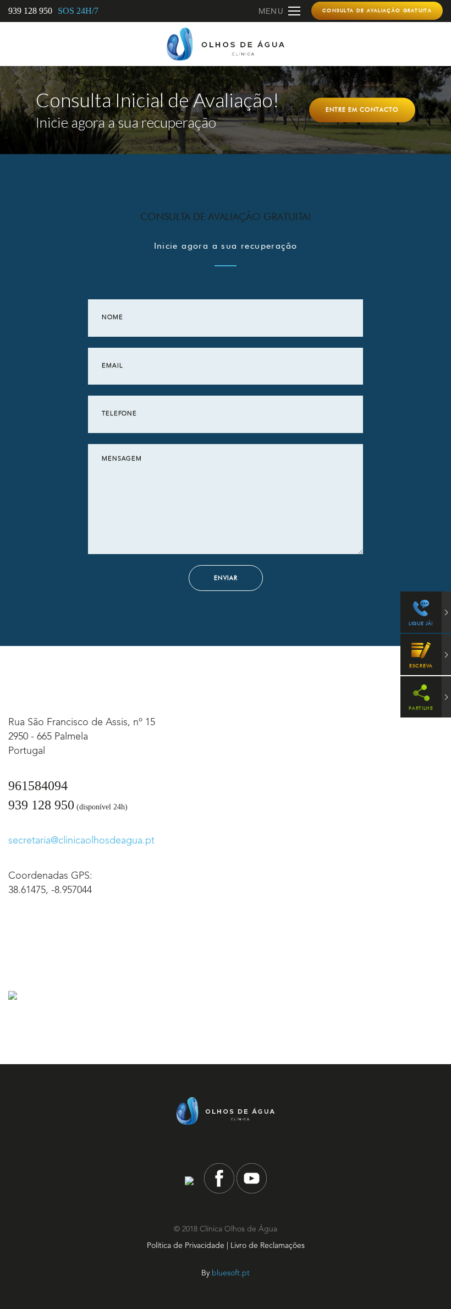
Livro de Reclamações (267, 1246)
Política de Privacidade (185, 1246)
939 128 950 (30, 10)
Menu (271, 11)
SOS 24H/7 (78, 10)
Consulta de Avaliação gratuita (377, 10)
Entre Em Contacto (362, 109)
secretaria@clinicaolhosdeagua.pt (81, 841)
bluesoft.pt (231, 1273)
